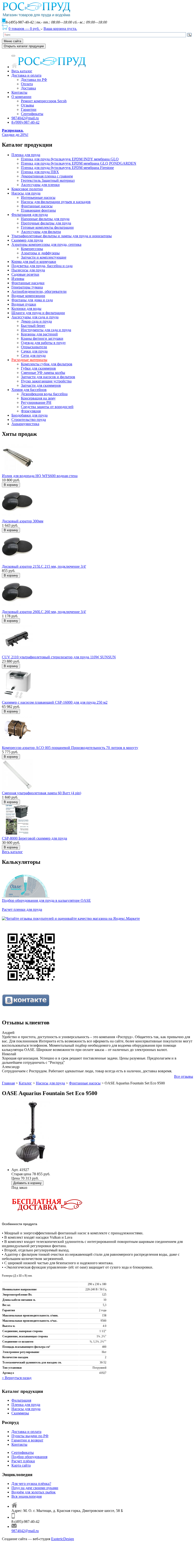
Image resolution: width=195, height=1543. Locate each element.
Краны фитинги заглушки (42, 338)
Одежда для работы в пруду (43, 343)
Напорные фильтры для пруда (45, 219)
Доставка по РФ (34, 80)
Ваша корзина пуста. (60, 29)
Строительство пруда (28, 420)
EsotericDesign (62, 1539)
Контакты (19, 92)
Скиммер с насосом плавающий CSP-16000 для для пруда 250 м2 (54, 702)
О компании (21, 97)
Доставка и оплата (26, 75)
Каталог (25, 1083)
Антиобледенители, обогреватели (39, 291)
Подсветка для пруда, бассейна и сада (42, 266)
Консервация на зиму (38, 398)
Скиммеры (20, 1413)
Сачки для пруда (34, 351)
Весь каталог (21, 71)
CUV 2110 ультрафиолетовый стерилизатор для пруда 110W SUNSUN (59, 657)
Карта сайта (21, 1465)
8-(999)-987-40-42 (25, 122)
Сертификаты (32, 114)
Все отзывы (183, 1076)
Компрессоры (32, 249)
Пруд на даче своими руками (34, 1488)
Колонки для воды (26, 309)
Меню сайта (12, 41)
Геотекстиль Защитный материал (48, 180)
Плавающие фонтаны (38, 210)
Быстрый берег (33, 326)
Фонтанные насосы (37, 206)
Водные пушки (23, 304)
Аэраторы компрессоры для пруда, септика (46, 244)
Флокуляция (31, 411)
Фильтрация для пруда (29, 215)
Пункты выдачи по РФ (30, 1436)
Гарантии (28, 109)
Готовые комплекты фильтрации (47, 227)
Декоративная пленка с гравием (47, 176)
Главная (8, 1083)
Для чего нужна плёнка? (31, 1484)
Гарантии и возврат (27, 1440)
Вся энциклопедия (26, 1496)
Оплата (27, 84)
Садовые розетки (25, 274)
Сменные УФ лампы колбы (43, 373)
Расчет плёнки (23, 1461)
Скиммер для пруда (27, 240)
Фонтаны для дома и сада (32, 300)
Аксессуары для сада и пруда (34, 317)
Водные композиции (28, 296)
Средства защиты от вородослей (47, 407)
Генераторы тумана (27, 287)
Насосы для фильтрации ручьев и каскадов (56, 202)
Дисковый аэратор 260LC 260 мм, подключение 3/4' (44, 612)
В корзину (11, 485)
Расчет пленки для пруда (22, 909)
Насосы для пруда (25, 193)
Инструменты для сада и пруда (46, 330)
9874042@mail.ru (25, 118)
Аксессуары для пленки (40, 185)
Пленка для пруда (25, 155)
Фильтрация (21, 1400)
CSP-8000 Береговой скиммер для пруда (34, 838)
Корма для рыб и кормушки (33, 262)
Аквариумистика (25, 424)
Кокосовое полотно (27, 189)
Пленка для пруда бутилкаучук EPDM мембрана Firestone (67, 168)
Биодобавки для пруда (29, 415)
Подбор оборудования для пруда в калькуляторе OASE (46, 900)
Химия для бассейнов (29, 390)
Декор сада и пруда (36, 321)
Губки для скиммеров (38, 368)
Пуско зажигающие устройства (46, 381)
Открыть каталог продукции (24, 46)
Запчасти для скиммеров (41, 385)
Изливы (17, 279)
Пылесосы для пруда (28, 270)
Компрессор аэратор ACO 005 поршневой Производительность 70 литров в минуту (70, 748)
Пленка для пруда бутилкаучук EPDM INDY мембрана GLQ (70, 159)
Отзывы (27, 105)
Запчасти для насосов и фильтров (48, 377)
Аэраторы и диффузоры (40, 253)
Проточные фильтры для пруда (46, 223)
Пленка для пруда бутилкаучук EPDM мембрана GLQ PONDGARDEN (78, 163)
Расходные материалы (29, 360)
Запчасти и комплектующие (43, 257)
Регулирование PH (36, 402)
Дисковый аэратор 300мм (22, 521)
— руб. (24, 29)
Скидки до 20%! (15, 132)
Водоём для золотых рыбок (33, 1492)
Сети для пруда (33, 355)
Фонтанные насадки (27, 283)
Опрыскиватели (34, 347)
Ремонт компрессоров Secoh (44, 101)
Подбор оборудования (29, 1457)
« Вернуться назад (16, 1378)
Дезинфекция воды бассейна (44, 394)
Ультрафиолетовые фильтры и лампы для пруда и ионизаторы (61, 236)
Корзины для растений (39, 334)
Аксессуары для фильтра (41, 232)
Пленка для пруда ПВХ (40, 172)
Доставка (28, 88)
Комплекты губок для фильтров (46, 364)
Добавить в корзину (27, 1183)
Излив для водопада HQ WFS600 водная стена (40, 476)
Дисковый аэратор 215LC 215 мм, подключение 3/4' (44, 566)
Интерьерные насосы (38, 197)
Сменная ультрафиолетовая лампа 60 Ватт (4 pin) (41, 793)
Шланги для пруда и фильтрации (38, 313)
